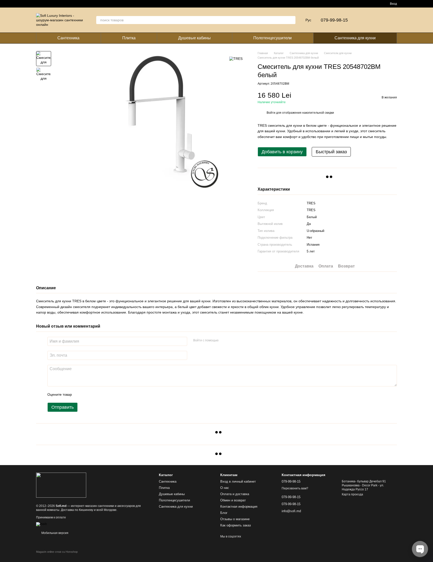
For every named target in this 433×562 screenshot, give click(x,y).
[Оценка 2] (88, 394)
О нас (224, 488)
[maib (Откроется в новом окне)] (41, 524)
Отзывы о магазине (235, 519)
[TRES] (236, 58)
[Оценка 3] (96, 394)
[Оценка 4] (104, 394)
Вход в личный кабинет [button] (238, 481)
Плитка (129, 38)
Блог (224, 513)
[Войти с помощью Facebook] (224, 341)
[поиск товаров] (291, 20)
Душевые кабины (194, 38)
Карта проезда (352, 494)
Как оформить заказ (235, 525)
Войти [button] (271, 112)
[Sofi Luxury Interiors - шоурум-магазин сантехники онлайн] (61, 485)
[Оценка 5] (112, 394)
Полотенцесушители (272, 38)
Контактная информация (238, 506)
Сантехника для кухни (355, 38)
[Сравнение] (367, 20)
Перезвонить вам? (295, 488)
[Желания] (380, 20)
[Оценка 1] (80, 394)
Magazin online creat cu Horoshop (57, 551)
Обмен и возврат (233, 500)
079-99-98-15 (334, 20)
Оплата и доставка (234, 494)
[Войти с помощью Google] (232, 341)
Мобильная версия (54, 533)
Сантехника (68, 38)
